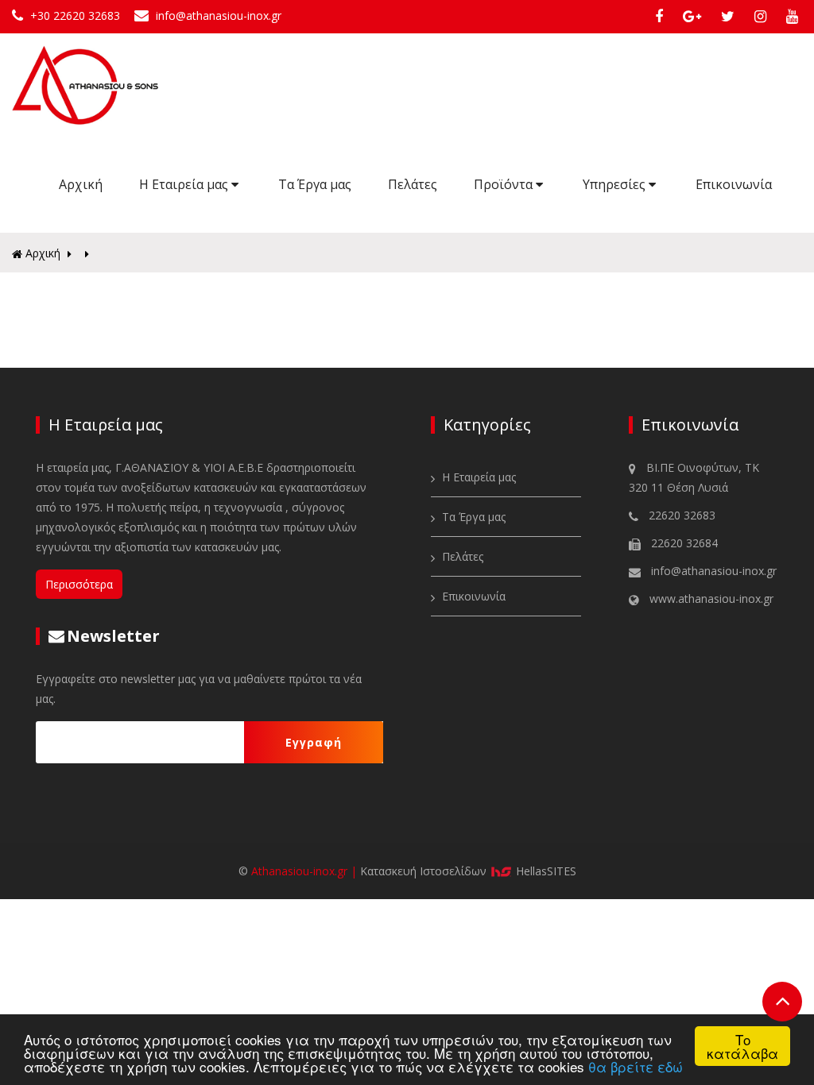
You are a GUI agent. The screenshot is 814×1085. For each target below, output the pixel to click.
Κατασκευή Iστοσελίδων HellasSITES (468, 870)
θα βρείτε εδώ (635, 1066)
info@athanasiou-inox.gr (217, 15)
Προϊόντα (505, 184)
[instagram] (763, 16)
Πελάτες (412, 184)
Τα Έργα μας (314, 184)
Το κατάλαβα (742, 1046)
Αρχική (81, 184)
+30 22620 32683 (75, 15)
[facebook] (662, 16)
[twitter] (731, 16)
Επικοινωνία (734, 184)
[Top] (782, 1001)
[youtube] (794, 16)
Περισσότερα (79, 584)
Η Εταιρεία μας (185, 184)
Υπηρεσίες (616, 184)
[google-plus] (695, 16)
